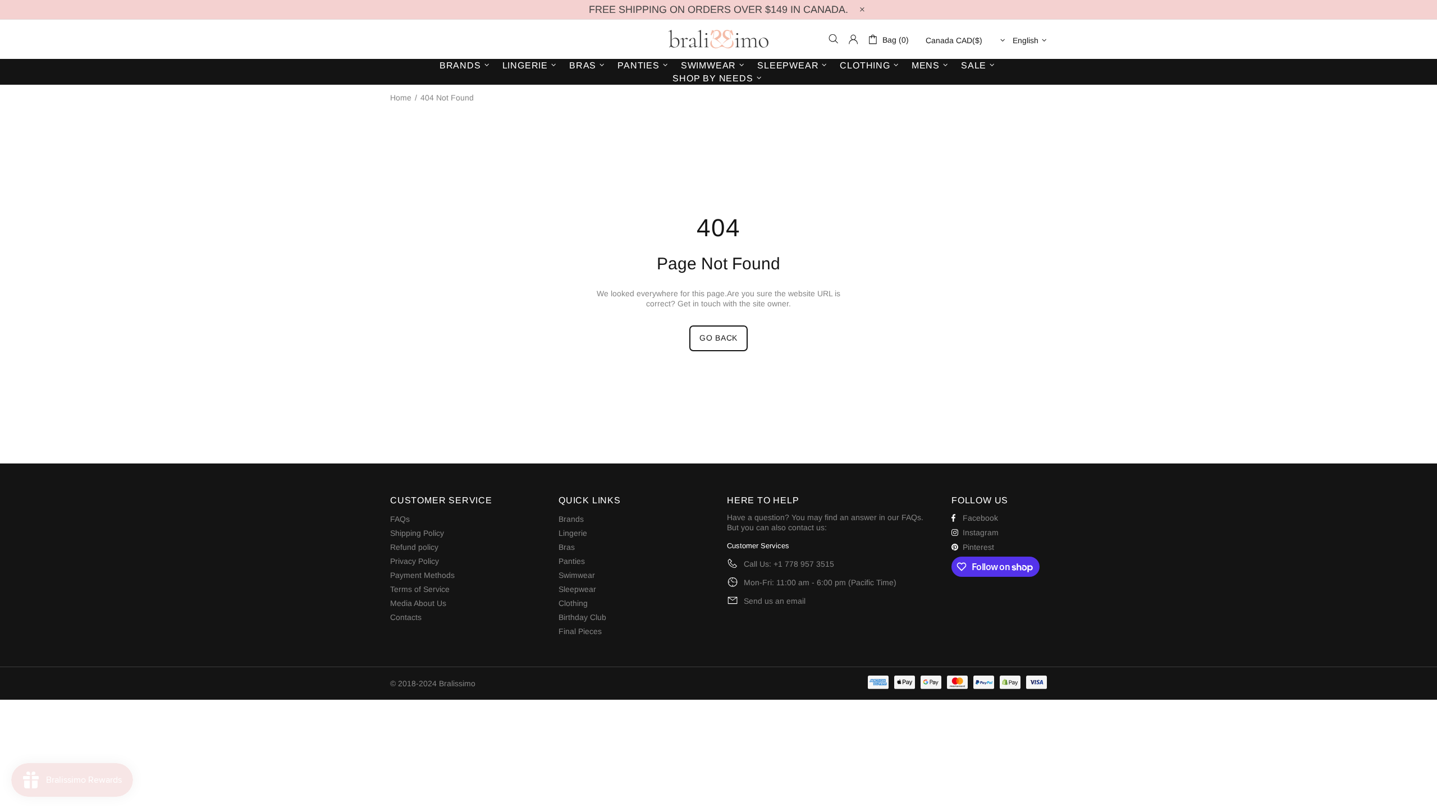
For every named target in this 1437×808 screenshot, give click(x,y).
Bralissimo (718, 39)
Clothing (573, 603)
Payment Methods (422, 575)
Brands (571, 519)
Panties (572, 561)
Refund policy (414, 547)
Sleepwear (577, 589)
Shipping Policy (417, 533)
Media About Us (418, 603)
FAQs (400, 519)
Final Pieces (580, 631)
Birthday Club (582, 617)
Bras (567, 547)
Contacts (406, 617)
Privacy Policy (414, 561)
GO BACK (718, 337)
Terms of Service (420, 589)
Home (400, 97)
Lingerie (573, 533)
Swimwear (577, 575)
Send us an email (775, 600)
